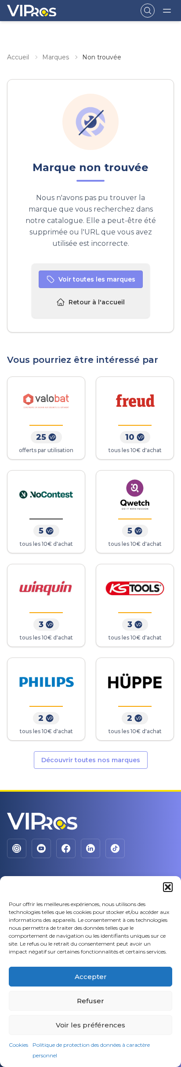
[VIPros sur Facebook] (66, 848)
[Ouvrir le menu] (167, 11)
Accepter (91, 976)
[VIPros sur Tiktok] (115, 848)
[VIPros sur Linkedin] (90, 848)
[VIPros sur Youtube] (41, 848)
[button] (167, 887)
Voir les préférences (90, 1025)
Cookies (18, 1044)
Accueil (18, 57)
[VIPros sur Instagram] (16, 848)
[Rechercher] (148, 11)
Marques (55, 57)
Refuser (90, 1001)
